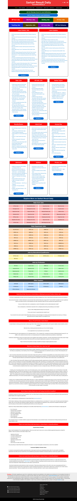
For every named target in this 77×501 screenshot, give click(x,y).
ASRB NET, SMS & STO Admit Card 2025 (39, 136)
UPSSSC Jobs (61, 248)
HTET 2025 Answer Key (56, 153)
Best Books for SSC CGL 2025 (37, 166)
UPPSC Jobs (31, 248)
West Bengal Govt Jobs (46, 222)
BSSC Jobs (46, 232)
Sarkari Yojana (59, 7)
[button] (34, 8)
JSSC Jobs (46, 237)
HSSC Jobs (31, 237)
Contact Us (59, 479)
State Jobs (19, 80)
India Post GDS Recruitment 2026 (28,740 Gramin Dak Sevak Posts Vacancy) (38, 86)
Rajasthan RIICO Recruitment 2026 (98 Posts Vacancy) (22, 64)
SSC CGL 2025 (46, 283)
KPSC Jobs (61, 237)
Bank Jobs (46, 268)
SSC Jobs (16, 265)
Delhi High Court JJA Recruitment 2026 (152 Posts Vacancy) (23, 39)
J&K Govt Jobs (61, 211)
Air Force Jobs (45, 25)
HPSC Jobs (16, 237)
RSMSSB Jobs (61, 243)
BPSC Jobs (61, 229)
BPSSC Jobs (16, 232)
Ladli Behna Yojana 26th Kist (57, 98)
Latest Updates (22, 7)
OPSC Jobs (16, 243)
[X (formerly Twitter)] (62, 2)
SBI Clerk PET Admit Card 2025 (38, 133)
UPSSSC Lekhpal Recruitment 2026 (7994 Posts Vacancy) (22, 70)
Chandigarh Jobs (16, 208)
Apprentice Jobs (30, 25)
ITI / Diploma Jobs (61, 255)
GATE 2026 (16, 283)
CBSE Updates (61, 283)
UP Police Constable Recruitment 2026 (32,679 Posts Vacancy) (23, 57)
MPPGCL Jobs (31, 240)
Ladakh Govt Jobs (46, 214)
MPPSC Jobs (46, 240)
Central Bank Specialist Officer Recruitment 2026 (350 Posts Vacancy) (24, 59)
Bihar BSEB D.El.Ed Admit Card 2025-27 (39, 143)
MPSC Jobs (61, 240)
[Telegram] (64, 2)
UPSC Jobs (46, 248)
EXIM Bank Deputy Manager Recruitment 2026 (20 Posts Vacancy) (24, 52)
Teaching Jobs (16, 25)
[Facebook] (67, 2)
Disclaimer (42, 488)
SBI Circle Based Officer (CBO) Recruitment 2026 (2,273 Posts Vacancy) (37, 90)
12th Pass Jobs (30, 20)
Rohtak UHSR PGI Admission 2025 (18, 178)
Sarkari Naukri (27, 461)
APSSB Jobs (46, 229)
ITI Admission (15, 286)
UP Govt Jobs (15, 222)
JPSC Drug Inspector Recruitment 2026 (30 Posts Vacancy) (22, 42)
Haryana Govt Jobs (31, 211)
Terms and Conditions (44, 491)
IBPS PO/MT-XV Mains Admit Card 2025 (39, 128)
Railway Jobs (16, 276)
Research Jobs (31, 276)
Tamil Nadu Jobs (61, 219)
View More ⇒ (23, 75)
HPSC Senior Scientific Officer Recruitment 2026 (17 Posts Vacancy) (24, 63)
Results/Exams (39, 7)
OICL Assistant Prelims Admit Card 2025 (39, 132)
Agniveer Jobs (31, 265)
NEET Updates (31, 283)
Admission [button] (52, 7)
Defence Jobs (61, 268)
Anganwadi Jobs (16, 268)
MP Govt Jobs (16, 20)
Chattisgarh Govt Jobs (31, 208)
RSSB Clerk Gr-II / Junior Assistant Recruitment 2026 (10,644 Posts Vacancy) (18, 99)
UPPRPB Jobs (15, 248)
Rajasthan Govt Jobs (16, 219)
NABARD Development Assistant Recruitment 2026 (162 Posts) (23, 71)
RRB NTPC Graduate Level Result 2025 (19, 146)
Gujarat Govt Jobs (16, 211)
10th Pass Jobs (31, 255)
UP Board (61, 286)
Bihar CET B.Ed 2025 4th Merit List (18, 169)
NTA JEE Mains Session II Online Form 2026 (49, 39)
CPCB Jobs (61, 232)
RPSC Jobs (46, 243)
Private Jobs (58, 162)
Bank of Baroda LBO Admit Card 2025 (39, 135)
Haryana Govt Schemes (31, 289)
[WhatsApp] (66, 2)
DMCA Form (42, 494)
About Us (42, 485)
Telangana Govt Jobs (31, 219)
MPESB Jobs (16, 240)
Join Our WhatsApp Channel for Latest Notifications (38, 12)
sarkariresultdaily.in (37, 398)
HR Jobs (46, 271)
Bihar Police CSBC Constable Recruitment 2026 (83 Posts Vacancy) (24, 41)
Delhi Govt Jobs (46, 208)
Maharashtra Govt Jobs (61, 214)
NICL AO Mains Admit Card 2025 (38, 144)
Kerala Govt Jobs (31, 214)
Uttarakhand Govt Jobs (31, 222)
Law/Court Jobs (61, 271)
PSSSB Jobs (31, 243)
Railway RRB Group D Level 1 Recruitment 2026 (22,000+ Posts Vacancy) (38, 94)
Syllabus (38, 162)
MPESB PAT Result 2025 (16, 144)
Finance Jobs (31, 271)
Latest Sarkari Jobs (23, 30)
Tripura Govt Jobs (46, 219)
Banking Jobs (46, 20)
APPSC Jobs (31, 229)
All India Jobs (39, 80)
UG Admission (31, 286)
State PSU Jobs (16, 229)
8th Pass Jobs (15, 255)
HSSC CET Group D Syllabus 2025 (38, 176)
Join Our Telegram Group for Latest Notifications (38, 15)
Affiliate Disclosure (43, 492)
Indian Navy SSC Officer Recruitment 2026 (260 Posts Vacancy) (23, 53)
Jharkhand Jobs (16, 214)
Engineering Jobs (16, 271)
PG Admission (46, 286)
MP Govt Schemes (60, 25)
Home (16, 7)
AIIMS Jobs (46, 265)
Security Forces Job (46, 276)
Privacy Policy (42, 490)
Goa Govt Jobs (61, 208)
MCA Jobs (16, 258)
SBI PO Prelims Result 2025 (17, 143)
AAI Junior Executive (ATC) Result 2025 (19, 141)
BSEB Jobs (31, 232)
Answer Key (58, 124)
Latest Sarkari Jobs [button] (30, 7)
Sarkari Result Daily (38, 2)
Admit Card (46, 7)
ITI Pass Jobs (61, 20)
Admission (18, 162)
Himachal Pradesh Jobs (46, 211)
